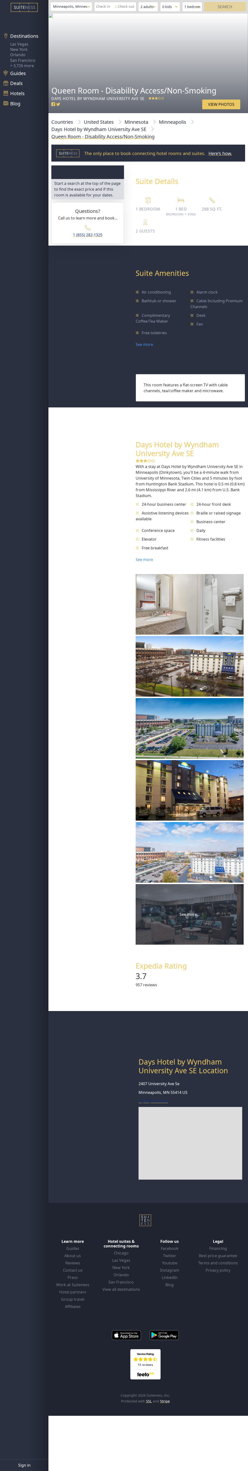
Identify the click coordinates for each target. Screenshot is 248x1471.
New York (19, 49)
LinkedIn (170, 1277)
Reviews (72, 1263)
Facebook (169, 1248)
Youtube (169, 1263)
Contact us (73, 1270)
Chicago (121, 1253)
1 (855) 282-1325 (87, 235)
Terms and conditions (218, 1263)
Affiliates (73, 1306)
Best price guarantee (218, 1255)
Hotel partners (72, 1292)
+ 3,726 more (22, 65)
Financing (218, 1248)
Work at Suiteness (72, 1284)
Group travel (72, 1299)
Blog (169, 1284)
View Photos (221, 104)
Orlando (17, 54)
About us (72, 1255)
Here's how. (220, 153)
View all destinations (121, 1289)
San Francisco (22, 60)
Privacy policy (218, 1270)
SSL (149, 1401)
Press (73, 1277)
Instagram (169, 1270)
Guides (72, 1248)
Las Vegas (19, 44)
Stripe (165, 1401)
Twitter (169, 1255)
